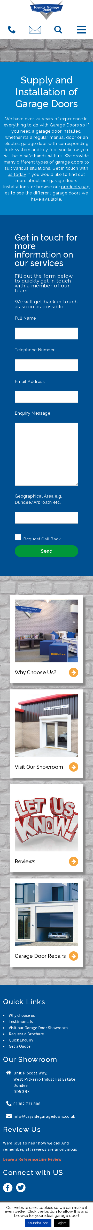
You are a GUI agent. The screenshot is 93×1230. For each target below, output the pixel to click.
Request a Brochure (26, 1033)
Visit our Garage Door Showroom (38, 1027)
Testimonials (21, 1021)
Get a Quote (19, 1046)
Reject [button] (61, 1223)
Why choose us (22, 1015)
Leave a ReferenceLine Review (32, 1159)
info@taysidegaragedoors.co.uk (44, 1116)
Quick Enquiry (21, 1040)
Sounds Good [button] (38, 1223)
